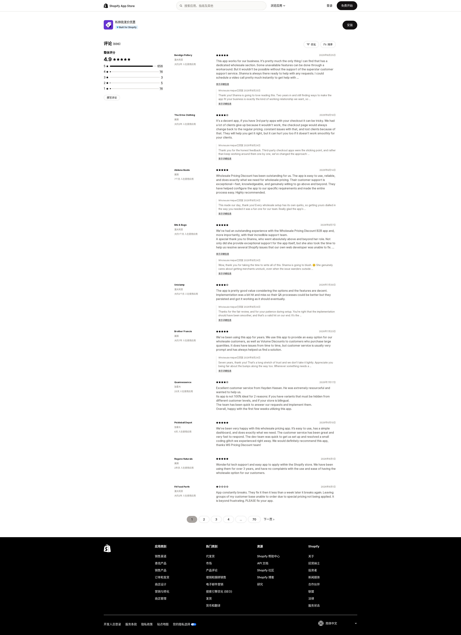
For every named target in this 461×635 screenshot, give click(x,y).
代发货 (210, 556)
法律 (311, 598)
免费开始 (347, 5)
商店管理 (160, 598)
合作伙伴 (314, 584)
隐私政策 (147, 624)
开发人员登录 (112, 624)
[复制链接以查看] (194, 55)
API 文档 (262, 563)
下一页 (268, 519)
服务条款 (131, 624)
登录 (329, 5)
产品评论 (212, 570)
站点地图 (163, 624)
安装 (350, 25)
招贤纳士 (314, 563)
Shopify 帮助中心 (268, 556)
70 (254, 519)
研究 (260, 584)
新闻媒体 (314, 577)
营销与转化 (162, 591)
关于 (311, 556)
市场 (209, 563)
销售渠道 (160, 556)
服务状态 (314, 605)
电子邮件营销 (214, 584)
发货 (209, 598)
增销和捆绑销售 (216, 577)
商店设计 (160, 584)
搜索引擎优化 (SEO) (219, 591)
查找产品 (160, 563)
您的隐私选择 (181, 624)
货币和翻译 (213, 605)
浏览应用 (276, 5)
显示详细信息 (222, 84)
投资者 (312, 570)
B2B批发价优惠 (125, 22)
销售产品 (160, 570)
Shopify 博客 (265, 577)
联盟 (311, 591)
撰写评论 (112, 97)
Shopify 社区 (265, 570)
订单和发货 (162, 577)
